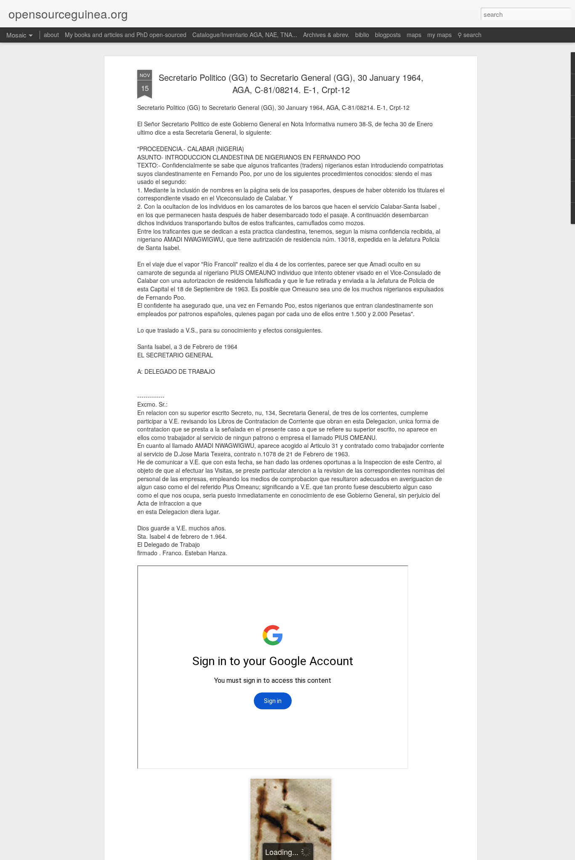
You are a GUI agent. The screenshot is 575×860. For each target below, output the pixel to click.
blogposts (388, 34)
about (51, 34)
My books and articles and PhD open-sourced (125, 34)
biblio (362, 34)
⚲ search (470, 34)
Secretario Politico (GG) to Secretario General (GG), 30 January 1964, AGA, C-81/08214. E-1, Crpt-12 (291, 84)
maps (414, 34)
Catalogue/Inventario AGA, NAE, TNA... (244, 34)
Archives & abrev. (326, 34)
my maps (439, 34)
